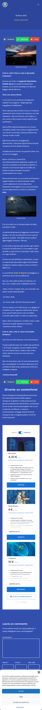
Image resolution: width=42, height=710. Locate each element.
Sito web (31, 662)
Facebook (11, 39)
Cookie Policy (20, 707)
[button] (39, 672)
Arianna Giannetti (21, 20)
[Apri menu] (38, 4)
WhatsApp (24, 39)
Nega (21, 697)
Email (36, 39)
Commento (7, 637)
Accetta (21, 691)
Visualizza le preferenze (21, 702)
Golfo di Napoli (20, 273)
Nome (5, 662)
